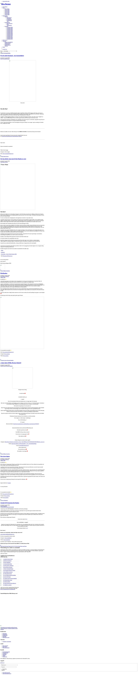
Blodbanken (3, 273)
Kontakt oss (5, 49)
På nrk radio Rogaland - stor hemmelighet (12, 55)
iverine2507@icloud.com (24, 445)
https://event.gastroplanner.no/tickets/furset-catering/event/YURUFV (26, 423)
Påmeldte (4, 636)
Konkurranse (5, 15)
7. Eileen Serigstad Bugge (8, 568)
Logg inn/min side (6, 1)
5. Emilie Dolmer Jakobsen (8, 565)
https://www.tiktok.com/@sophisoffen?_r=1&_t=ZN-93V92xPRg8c (23, 443)
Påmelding (9, 18)
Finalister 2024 (10, 29)
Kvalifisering (9, 19)
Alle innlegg (7, 8)
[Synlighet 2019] (8, 627)
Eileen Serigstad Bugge (5, 58)
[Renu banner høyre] (9, 629)
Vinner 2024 (7, 10)
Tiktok (2, 250)
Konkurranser (7, 22)
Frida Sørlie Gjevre (4, 162)
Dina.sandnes (5, 355)
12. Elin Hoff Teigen (7, 576)
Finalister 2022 (10, 31)
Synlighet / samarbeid (7, 641)
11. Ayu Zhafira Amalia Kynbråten (9, 575)
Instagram (3, 252)
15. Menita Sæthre (6, 581)
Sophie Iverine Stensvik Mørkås (6, 366)
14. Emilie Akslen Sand (7, 580)
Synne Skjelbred (3, 506)
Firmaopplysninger (6, 651)
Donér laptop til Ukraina (8, 45)
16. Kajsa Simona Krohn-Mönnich (9, 583)
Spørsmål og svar (6, 637)
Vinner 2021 (7, 13)
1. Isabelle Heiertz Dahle (8, 559)
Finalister (6, 26)
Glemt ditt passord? (6, 672)
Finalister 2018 (10, 35)
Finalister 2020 (10, 33)
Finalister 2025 (10, 28)
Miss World (5, 646)
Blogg (4, 7)
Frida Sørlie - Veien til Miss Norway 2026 (9, 254)
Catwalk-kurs (7, 44)
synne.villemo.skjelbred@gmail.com (7, 534)
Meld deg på (5, 40)
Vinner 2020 (7, 14)
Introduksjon (9, 17)
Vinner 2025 (7, 9)
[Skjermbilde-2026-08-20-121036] (7, 507)
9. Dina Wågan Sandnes (8, 572)
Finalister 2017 (10, 36)
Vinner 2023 (7, 11)
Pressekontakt (5, 652)
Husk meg (4, 669)
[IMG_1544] (2, 277)
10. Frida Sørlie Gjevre (7, 573)
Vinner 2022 (7, 12)
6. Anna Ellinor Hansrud (7, 567)
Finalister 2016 (10, 37)
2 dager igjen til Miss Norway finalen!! (10, 363)
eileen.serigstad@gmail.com (7, 153)
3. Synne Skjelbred (6, 562)
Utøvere (6, 16)
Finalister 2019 (10, 34)
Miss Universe (9, 23)
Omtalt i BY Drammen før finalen (9, 503)
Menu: (1, 51)
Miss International (9, 25)
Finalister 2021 (10, 32)
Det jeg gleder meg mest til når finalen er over (13, 159)
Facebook (4, 653)
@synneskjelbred (6, 539)
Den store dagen (5, 456)
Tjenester (4, 41)
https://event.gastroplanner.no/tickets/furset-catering (12, 136)
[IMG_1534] (2, 460)
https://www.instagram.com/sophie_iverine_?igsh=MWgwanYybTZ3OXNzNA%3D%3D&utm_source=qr (24, 441)
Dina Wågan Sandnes (4, 276)
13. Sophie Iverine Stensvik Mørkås (10, 578)
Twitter (4, 655)
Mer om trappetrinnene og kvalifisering (7, 589)
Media (4, 47)
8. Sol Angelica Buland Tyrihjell (9, 570)
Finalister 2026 (10, 27)
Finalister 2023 (10, 30)
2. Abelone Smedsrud (7, 560)
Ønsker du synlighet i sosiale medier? (9, 43)
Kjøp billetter (5, 6)
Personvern (5, 656)
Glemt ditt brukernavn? (7, 673)
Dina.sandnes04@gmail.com (8, 352)
